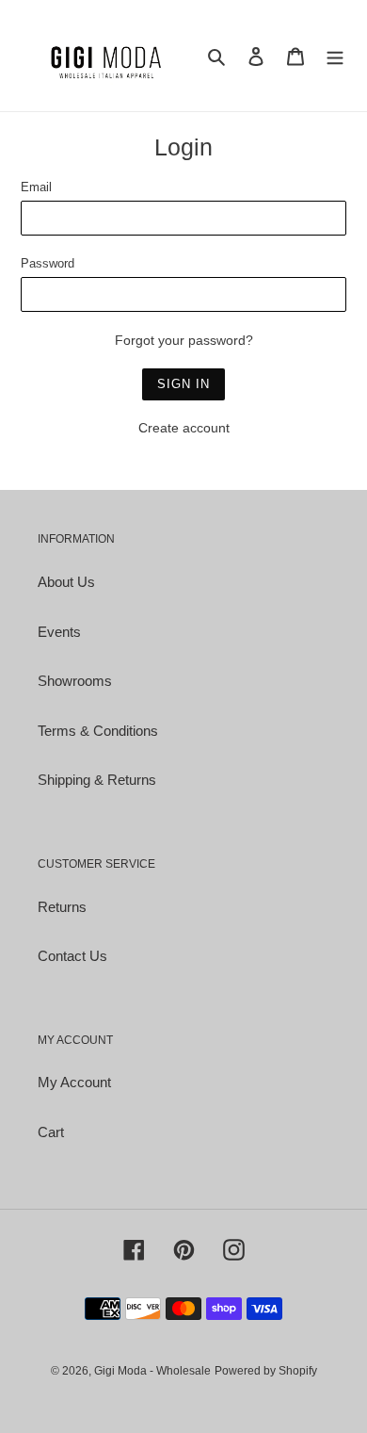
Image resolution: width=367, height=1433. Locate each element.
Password (47, 263)
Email (36, 187)
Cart (51, 1132)
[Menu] (335, 56)
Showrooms (75, 681)
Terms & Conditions (98, 731)
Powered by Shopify (266, 1370)
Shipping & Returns (97, 780)
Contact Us (72, 956)
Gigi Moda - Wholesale (152, 1370)
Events (59, 632)
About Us (66, 582)
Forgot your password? (184, 340)
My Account (74, 1082)
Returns (62, 907)
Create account (184, 427)
